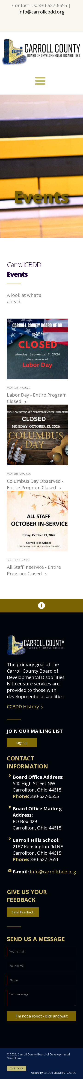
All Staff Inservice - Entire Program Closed (34, 570)
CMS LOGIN (16, 1068)
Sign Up (21, 743)
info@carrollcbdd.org (41, 12)
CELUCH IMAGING (53, 1072)
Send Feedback (23, 912)
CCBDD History (23, 706)
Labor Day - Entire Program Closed (37, 398)
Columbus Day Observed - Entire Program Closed (35, 484)
